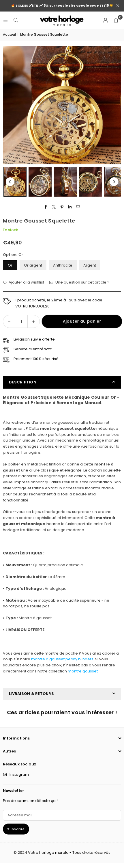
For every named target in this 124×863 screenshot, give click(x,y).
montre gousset (83, 671)
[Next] (114, 181)
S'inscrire (16, 829)
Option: (13, 254)
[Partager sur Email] (78, 207)
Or (10, 265)
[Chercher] (16, 20)
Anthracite (62, 265)
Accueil (9, 34)
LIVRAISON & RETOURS (31, 693)
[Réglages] (105, 20)
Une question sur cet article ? (82, 282)
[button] (116, 20)
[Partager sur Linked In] (70, 207)
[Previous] (10, 181)
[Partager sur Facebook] (46, 207)
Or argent (33, 265)
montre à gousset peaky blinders (62, 659)
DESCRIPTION (22, 382)
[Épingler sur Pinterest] (62, 207)
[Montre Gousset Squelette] (15, 181)
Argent (89, 265)
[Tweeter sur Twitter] (54, 207)
